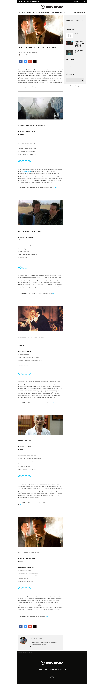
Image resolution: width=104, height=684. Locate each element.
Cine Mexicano (46, 12)
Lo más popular (79, 12)
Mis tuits (68, 25)
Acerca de (22, 1)
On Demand (36, 12)
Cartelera (22, 12)
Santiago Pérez (25, 54)
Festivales (55, 12)
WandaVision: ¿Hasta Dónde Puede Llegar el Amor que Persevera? (79, 44)
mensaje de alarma (26, 171)
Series (29, 12)
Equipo (62, 12)
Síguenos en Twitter (33, 1)
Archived (78, 33)
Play (56, 187)
